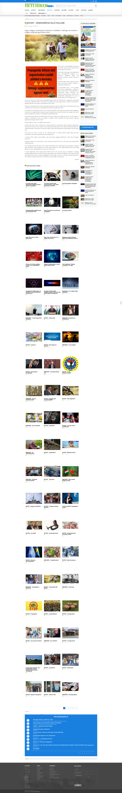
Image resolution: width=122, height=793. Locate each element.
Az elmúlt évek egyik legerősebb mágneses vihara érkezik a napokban (33, 184)
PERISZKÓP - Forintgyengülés (69, 694)
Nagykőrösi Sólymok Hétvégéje (90, 81)
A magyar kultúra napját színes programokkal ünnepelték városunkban (89, 93)
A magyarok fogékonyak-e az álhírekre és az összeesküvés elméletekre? (33, 292)
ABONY (48, 15)
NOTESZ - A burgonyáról (68, 614)
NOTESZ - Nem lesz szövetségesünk (30, 560)
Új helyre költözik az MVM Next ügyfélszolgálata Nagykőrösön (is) (89, 76)
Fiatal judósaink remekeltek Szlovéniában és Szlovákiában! (89, 86)
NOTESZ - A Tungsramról (68, 641)
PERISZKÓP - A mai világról (69, 345)
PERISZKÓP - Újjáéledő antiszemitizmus (31, 480)
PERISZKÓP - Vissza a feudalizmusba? (31, 399)
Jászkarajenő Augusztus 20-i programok (44, 735)
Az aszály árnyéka (66, 210)
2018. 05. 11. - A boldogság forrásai (42, 738)
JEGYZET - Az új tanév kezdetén (34, 641)
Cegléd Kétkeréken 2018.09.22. (41, 729)
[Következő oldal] (75, 708)
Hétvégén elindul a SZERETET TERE (43, 719)
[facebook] (121, 302)
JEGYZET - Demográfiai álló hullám (51, 587)
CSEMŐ (53, 15)
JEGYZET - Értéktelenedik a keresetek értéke (69, 534)
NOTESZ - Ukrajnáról (49, 425)
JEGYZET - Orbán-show (49, 318)
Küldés (77, 785)
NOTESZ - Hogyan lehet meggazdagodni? (50, 399)
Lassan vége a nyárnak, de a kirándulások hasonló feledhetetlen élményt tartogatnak (33, 669)
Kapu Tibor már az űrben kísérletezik (32, 238)
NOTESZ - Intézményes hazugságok (31, 372)
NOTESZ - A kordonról (49, 667)
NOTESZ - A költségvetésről (51, 533)
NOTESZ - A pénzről (31, 345)
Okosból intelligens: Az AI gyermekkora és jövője (90, 105)
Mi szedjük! (36, 748)
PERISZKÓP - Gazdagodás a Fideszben (32, 587)
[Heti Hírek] (39, 5)
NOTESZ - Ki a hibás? (31, 533)
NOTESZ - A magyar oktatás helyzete (51, 507)
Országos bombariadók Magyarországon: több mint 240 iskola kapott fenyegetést (52, 292)
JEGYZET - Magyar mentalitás (33, 506)
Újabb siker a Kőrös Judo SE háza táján (89, 113)
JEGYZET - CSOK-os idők (50, 694)
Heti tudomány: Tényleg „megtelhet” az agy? (68, 264)
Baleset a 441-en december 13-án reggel (90, 117)
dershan (41, 714)
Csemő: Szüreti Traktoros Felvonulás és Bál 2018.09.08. (48, 732)
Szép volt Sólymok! (89, 109)
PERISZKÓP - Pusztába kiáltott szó (51, 372)
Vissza (27, 711)
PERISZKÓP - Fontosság (68, 587)
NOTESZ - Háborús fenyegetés (33, 694)
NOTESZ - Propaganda (31, 614)
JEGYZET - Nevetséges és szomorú (50, 345)
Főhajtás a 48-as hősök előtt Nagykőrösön (90, 50)
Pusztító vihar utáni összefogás (89, 54)
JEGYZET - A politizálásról (50, 614)
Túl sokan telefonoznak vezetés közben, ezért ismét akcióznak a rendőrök (51, 184)
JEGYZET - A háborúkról (50, 452)
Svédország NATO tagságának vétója (70, 507)
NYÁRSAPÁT (76, 15)
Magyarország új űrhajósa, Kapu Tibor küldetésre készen (70, 238)
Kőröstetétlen (70, 15)
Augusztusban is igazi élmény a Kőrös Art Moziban (47, 723)
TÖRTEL (81, 15)
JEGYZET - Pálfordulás (67, 667)
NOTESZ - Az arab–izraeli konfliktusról (68, 426)
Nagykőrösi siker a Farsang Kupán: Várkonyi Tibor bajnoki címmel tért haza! (90, 64)
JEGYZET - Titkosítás (49, 479)
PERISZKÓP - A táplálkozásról (51, 560)
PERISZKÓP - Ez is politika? (50, 641)
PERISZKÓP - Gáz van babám (33, 425)
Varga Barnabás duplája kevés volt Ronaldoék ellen (33, 211)
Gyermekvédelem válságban (69, 183)
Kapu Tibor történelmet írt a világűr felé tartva (51, 238)
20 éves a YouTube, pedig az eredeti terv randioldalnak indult (33, 265)
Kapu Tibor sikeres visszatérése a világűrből (52, 211)
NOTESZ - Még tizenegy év (69, 560)
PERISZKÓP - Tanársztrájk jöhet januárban (34, 318)
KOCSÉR (64, 15)
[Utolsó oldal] (77, 708)
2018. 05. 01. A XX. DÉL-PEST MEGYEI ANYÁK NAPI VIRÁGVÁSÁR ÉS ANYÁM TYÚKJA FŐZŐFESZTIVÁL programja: (63, 745)
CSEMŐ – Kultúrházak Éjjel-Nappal (42, 726)
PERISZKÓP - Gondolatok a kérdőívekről (68, 318)
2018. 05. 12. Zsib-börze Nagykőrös (42, 742)
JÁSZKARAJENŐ (58, 15)
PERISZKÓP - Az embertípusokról (30, 453)
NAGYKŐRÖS (43, 15)
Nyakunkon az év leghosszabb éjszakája (70, 291)
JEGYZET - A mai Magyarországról (66, 372)
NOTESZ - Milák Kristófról (68, 452)
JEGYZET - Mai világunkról (68, 398)
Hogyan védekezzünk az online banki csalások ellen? (52, 264)
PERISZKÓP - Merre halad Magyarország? (68, 480)
